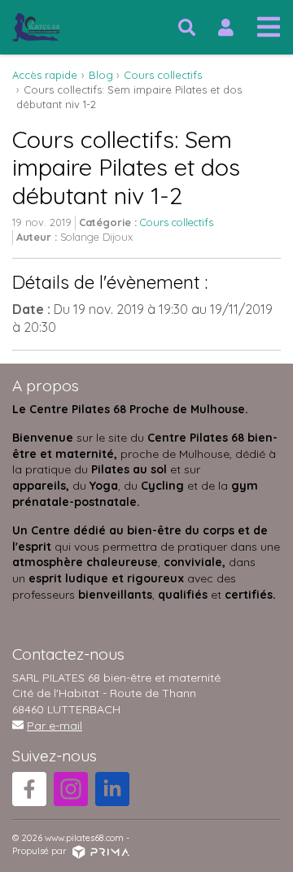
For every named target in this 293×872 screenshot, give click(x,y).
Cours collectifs (176, 222)
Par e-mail (54, 725)
